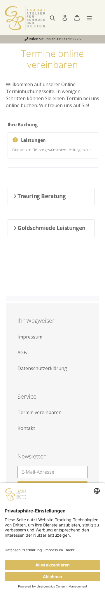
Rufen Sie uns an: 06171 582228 (54, 38)
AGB (22, 352)
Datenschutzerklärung (42, 368)
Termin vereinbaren (40, 412)
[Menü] (89, 17)
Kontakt (26, 428)
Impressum (30, 337)
